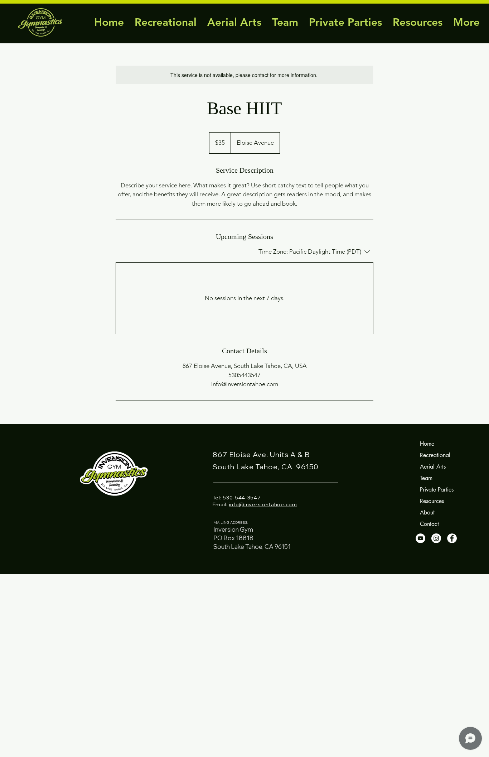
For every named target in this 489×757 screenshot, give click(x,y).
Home (427, 443)
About (427, 512)
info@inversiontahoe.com (263, 504)
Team (426, 478)
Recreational (435, 455)
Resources (432, 501)
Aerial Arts (433, 466)
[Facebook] (452, 538)
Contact (429, 524)
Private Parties (437, 489)
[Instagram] (436, 538)
